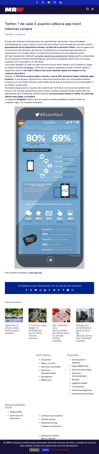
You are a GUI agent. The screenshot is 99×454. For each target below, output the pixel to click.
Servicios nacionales (51, 366)
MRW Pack (46, 380)
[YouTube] (46, 404)
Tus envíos (46, 359)
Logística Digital (79, 383)
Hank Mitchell (35, 272)
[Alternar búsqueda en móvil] (87, 9)
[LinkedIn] (55, 404)
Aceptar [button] (45, 450)
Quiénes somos (48, 419)
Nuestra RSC (16, 412)
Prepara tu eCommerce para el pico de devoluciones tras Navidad (85, 315)
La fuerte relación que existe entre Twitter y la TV (58, 56)
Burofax (75, 379)
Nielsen (29, 67)
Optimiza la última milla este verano (14, 315)
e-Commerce (20, 34)
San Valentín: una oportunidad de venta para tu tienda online (61, 315)
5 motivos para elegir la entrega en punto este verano (38, 315)
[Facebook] (37, 404)
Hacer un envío (48, 363)
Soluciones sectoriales (82, 393)
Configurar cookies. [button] (61, 449)
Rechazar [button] (34, 450)
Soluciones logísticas (82, 390)
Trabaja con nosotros (51, 426)
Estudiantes (46, 376)
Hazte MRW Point (80, 366)
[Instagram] (51, 404)
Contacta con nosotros (52, 415)
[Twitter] (41, 404)
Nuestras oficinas (49, 423)
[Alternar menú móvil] (92, 9)
